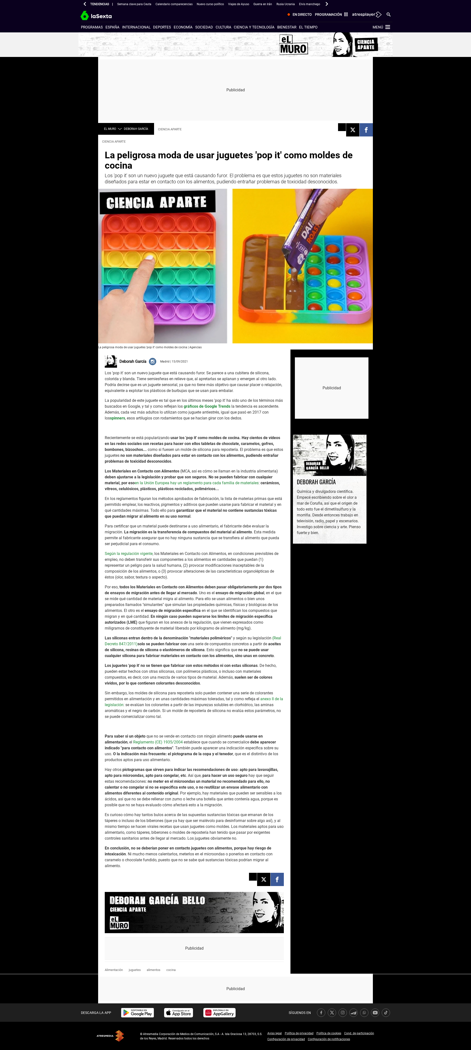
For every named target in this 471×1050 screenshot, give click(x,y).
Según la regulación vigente (129, 553)
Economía (183, 27)
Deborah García (136, 129)
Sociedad (204, 27)
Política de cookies (328, 1033)
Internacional (136, 27)
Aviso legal (274, 1033)
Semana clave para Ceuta (134, 4)
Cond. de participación (359, 1033)
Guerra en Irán (262, 4)
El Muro (110, 129)
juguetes (135, 970)
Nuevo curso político (210, 4)
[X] (352, 129)
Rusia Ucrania (285, 4)
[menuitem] (298, 15)
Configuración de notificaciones (329, 1039)
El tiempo (308, 27)
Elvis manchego (309, 4)
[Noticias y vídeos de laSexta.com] (105, 15)
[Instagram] (152, 361)
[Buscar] (388, 14)
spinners (117, 418)
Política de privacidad (299, 1033)
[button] (85, 4)
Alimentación (114, 970)
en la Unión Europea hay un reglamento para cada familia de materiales (197, 483)
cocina (171, 970)
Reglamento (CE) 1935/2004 (158, 742)
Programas (92, 27)
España (112, 27)
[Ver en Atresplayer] (367, 14)
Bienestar (286, 27)
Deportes (162, 27)
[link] (137, 1013)
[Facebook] (366, 129)
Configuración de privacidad (286, 1039)
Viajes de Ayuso (238, 4)
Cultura (223, 27)
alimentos (153, 970)
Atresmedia (110, 1036)
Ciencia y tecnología (254, 27)
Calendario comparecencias (174, 4)
